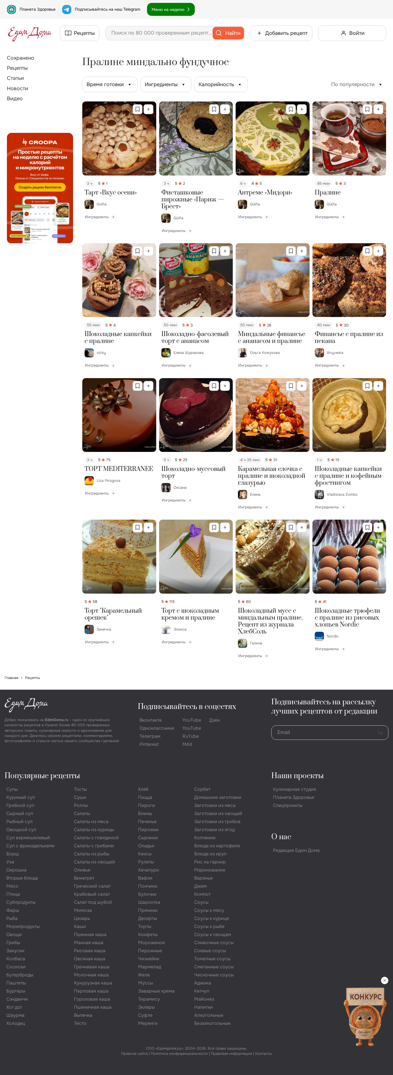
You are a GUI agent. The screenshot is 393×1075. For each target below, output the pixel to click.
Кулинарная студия (294, 789)
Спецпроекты (287, 805)
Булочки (147, 894)
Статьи (15, 78)
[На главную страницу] (30, 33)
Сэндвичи (17, 999)
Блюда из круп (210, 854)
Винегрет (84, 878)
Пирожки (148, 830)
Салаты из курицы (94, 830)
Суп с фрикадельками (30, 846)
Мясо (12, 886)
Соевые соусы (210, 951)
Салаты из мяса (91, 821)
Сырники (148, 838)
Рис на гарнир (210, 862)
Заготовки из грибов (217, 821)
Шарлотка (149, 902)
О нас (281, 837)
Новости (17, 88)
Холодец (15, 1023)
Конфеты (148, 934)
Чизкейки (148, 959)
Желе (144, 975)
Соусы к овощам (212, 934)
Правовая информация (231, 1053)
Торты (144, 926)
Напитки (203, 1007)
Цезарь (82, 918)
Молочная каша (91, 975)
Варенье (203, 878)
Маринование (209, 870)
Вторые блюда (22, 878)
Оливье (82, 870)
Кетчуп (201, 991)
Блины (145, 813)
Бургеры (15, 991)
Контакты (263, 1053)
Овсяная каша (89, 959)
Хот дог (14, 1007)
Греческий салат (92, 886)
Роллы (81, 805)
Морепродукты (23, 926)
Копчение (204, 838)
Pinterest (149, 744)
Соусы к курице (211, 918)
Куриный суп (20, 797)
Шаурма (15, 1015)
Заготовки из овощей (218, 813)
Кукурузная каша (93, 983)
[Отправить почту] (380, 732)
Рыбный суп (19, 821)
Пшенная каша (90, 934)
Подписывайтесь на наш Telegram (107, 9)
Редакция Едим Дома (296, 850)
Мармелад (149, 967)
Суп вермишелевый (28, 838)
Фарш (12, 910)
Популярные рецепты (42, 776)
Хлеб (143, 789)
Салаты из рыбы (91, 854)
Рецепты (17, 68)
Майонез (204, 999)
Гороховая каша (92, 999)
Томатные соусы (212, 959)
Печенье (147, 821)
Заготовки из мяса (215, 805)
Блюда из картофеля (217, 846)
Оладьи (146, 846)
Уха (10, 862)
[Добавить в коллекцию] (148, 109)
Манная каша (88, 943)
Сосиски (16, 967)
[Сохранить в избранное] (137, 109)
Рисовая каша (89, 951)
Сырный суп (19, 813)
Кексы (145, 854)
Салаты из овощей (94, 862)
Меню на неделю (168, 9)
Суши (80, 797)
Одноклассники (157, 728)
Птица (13, 894)
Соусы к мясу (209, 910)
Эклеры (146, 1007)
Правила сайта (134, 1053)
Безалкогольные (212, 1023)
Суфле (145, 1015)
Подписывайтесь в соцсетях (187, 707)
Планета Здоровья (37, 9)
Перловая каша (91, 991)
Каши (80, 926)
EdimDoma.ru (56, 719)
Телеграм (150, 736)
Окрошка (16, 870)
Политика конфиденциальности (179, 1053)
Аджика (202, 983)
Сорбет (202, 789)
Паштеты (16, 983)
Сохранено (20, 58)
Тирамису (149, 999)
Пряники (148, 910)
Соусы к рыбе (209, 926)
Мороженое (151, 943)
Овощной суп (21, 830)
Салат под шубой (93, 902)
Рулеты (146, 862)
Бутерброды (19, 975)
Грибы (13, 943)
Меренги (148, 1023)
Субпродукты (21, 902)
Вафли (145, 878)
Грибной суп (20, 805)
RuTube (190, 736)
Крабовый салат (92, 894)
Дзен (214, 720)
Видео (15, 98)
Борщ (12, 854)
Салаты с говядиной (96, 838)
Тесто (80, 1023)
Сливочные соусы (214, 943)
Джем (200, 886)
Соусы (201, 902)
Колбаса (15, 959)
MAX (187, 744)
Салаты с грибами (94, 846)
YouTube (191, 720)
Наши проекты (297, 776)
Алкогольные (208, 1015)
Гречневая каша (91, 967)
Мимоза (83, 910)
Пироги (146, 805)
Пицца (145, 797)
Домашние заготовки (217, 797)
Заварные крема (156, 991)
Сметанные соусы (214, 967)
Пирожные (150, 951)
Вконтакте (151, 720)
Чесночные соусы (214, 975)
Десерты (147, 918)
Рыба (12, 918)
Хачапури (148, 870)
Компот (202, 894)
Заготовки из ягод (214, 830)
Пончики (147, 886)
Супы (12, 789)
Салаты (82, 813)
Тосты (80, 789)
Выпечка (83, 1015)
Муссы (145, 983)
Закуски (15, 951)
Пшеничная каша (93, 1007)
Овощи (14, 934)
